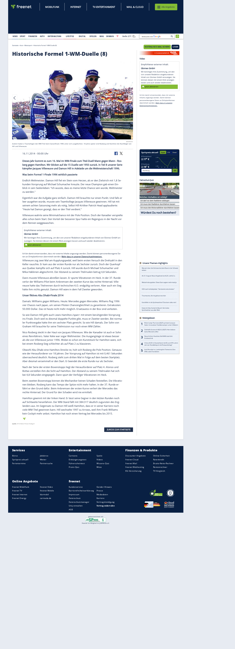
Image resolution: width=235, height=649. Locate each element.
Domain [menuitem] (110, 36)
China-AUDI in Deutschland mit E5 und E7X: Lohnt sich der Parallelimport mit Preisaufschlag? (161, 344)
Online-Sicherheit (161, 456)
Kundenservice (76, 487)
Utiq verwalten (76, 506)
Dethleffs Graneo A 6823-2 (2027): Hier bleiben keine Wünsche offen (159, 331)
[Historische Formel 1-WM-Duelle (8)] (72, 99)
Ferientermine (19, 463)
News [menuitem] (15, 36)
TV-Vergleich (159, 471)
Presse (100, 490)
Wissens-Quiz (103, 463)
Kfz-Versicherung (133, 471)
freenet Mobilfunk (20, 487)
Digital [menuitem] (82, 36)
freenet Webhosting (134, 467)
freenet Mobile (47, 490)
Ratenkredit (158, 459)
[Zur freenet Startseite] (21, 6)
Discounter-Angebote (135, 456)
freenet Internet (19, 494)
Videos (100, 459)
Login (175, 47)
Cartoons (73, 456)
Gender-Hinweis (104, 487)
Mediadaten (102, 494)
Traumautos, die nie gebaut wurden (154, 296)
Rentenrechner (160, 467)
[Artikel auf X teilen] (121, 153)
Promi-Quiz (74, 467)
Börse (15, 456)
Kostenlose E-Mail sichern (157, 47)
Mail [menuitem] (102, 36)
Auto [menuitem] (42, 36)
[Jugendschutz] (95, 519)
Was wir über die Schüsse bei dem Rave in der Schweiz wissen (160, 269)
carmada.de (45, 498)
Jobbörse (44, 456)
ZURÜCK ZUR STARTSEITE (118, 429)
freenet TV (17, 490)
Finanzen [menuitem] (32, 36)
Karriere (100, 498)
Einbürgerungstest (77, 459)
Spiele (99, 456)
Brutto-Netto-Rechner (163, 463)
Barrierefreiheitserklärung (81, 490)
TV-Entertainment (104, 6)
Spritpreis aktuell (20, 459)
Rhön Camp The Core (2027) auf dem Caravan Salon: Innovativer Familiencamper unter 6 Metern (161, 324)
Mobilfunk (52, 6)
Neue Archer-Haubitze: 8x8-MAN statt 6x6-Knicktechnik (158, 337)
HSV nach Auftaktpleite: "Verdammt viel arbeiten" (158, 289)
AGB (71, 509)
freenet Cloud (131, 459)
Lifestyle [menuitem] (70, 36)
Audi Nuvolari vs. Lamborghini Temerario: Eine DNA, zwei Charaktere (159, 350)
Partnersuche (46, 463)
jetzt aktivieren (34, 245)
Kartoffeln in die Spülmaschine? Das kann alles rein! (159, 302)
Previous (14, 98)
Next (130, 98)
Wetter (43, 459)
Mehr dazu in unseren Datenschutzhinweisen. (82, 256)
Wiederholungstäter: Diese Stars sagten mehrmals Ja (159, 282)
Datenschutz (75, 498)
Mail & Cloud (135, 6)
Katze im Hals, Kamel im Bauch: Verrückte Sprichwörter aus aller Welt (155, 309)
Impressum (74, 494)
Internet (75, 6)
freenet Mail (131, 463)
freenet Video (46, 487)
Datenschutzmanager (79, 502)
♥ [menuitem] (117, 36)
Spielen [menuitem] (93, 36)
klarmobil (44, 494)
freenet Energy (19, 498)
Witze (99, 467)
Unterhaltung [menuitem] (54, 36)
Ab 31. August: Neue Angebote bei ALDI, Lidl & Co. (158, 276)
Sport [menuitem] (22, 36)
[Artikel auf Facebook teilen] (116, 153)
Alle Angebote (168, 6)
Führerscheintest (77, 463)
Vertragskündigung (106, 502)
